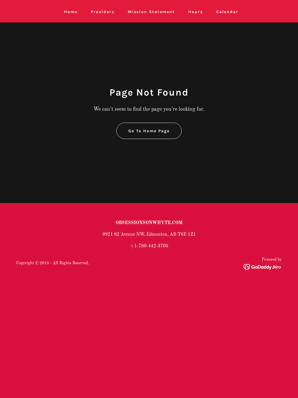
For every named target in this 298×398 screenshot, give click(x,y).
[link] (263, 267)
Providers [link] (102, 11)
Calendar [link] (227, 11)
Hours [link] (195, 11)
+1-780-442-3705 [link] (149, 246)
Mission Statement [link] (151, 11)
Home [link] (70, 11)
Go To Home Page (149, 130)
